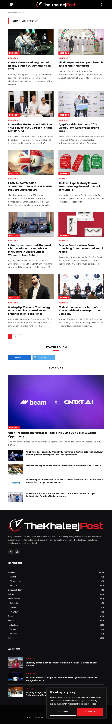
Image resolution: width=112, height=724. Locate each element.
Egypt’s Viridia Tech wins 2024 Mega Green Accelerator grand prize (78, 128)
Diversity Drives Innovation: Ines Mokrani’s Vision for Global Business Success (61, 664)
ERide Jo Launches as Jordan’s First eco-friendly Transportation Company (79, 311)
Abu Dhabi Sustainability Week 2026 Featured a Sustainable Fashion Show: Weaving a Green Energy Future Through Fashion (64, 453)
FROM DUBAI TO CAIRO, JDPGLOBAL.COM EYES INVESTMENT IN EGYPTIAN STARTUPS (30, 186)
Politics (11, 620)
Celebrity (14, 603)
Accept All (90, 711)
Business (17, 13)
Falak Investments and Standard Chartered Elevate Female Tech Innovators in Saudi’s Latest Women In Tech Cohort (29, 250)
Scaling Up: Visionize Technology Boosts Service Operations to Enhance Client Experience (29, 311)
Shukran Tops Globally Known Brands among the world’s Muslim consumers (80, 186)
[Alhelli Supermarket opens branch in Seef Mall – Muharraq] (81, 42)
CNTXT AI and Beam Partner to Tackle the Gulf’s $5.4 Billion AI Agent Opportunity (52, 434)
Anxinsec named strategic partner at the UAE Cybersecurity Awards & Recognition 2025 (62, 679)
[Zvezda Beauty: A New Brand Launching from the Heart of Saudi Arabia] (81, 224)
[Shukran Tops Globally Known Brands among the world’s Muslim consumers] (81, 162)
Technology (13, 625)
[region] (76, 703)
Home (10, 13)
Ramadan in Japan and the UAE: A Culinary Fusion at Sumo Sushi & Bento (63, 465)
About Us (39, 717)
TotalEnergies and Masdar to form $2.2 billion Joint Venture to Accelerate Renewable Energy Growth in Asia (64, 481)
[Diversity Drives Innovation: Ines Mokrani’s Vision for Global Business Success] (15, 662)
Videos (11, 638)
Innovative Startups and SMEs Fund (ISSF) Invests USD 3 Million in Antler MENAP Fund (31, 128)
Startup (13, 585)
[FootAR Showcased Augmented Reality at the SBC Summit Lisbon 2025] (31, 42)
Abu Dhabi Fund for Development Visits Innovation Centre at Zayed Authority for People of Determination (61, 495)
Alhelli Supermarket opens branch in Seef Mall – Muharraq (80, 64)
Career (13, 577)
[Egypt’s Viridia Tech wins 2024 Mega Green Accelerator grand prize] (81, 104)
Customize (63, 711)
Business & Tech (15, 590)
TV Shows (14, 612)
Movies (13, 607)
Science (13, 634)
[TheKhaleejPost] (56, 4)
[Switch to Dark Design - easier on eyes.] (100, 4)
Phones (13, 629)
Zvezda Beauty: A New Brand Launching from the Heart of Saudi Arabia (80, 248)
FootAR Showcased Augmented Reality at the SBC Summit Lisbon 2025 (29, 66)
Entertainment (14, 598)
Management (15, 581)
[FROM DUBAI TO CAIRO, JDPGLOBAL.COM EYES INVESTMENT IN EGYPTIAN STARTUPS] (31, 162)
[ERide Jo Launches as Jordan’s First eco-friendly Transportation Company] (81, 286)
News (10, 616)
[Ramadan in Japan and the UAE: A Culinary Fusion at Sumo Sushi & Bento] (15, 469)
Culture (11, 594)
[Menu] (11, 4)
